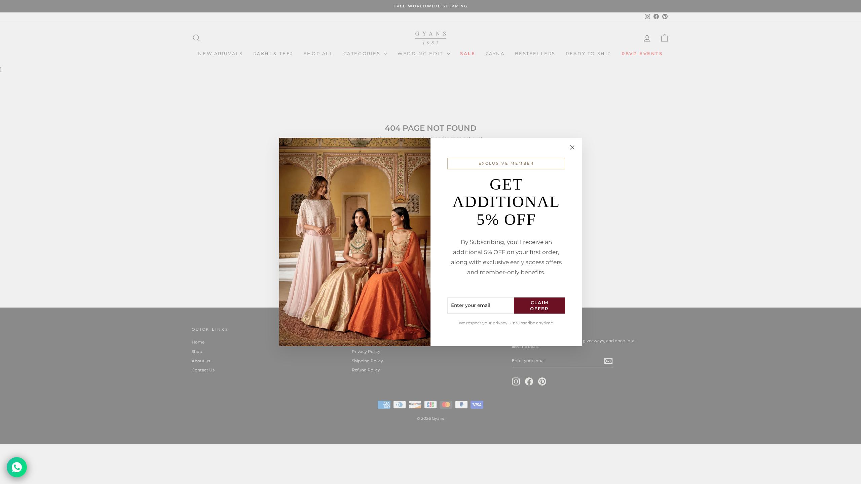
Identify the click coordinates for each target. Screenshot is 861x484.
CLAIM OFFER (539, 305)
